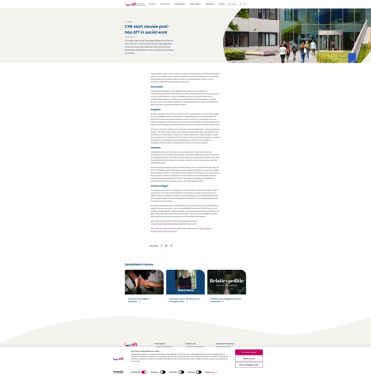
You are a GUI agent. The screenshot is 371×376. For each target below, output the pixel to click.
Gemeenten (209, 4)
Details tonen (209, 372)
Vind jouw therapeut (164, 347)
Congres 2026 (195, 4)
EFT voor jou (164, 4)
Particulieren (160, 344)
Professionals (179, 4)
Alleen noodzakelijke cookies (249, 365)
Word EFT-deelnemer (195, 347)
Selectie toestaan (249, 358)
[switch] (163, 372)
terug (129, 22)
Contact (222, 4)
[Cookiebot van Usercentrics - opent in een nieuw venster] (118, 372)
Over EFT (152, 4)
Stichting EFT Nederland (225, 344)
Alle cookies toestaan (249, 352)
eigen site (185, 221)
